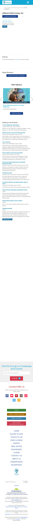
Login (16, 410)
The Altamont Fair (7, 173)
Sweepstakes (17, 462)
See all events (7, 219)
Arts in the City (6, 142)
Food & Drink (16, 440)
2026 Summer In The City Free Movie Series (13, 132)
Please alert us (8, 514)
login (17, 59)
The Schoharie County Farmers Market (12, 153)
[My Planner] (18, 400)
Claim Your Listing (10, 16)
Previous (1, 99)
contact (18, 518)
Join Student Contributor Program (16, 423)
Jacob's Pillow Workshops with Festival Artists (14, 190)
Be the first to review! (17, 75)
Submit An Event (16, 418)
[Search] (25, 482)
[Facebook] (7, 395)
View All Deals (16, 113)
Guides (16, 453)
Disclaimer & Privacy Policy (11, 506)
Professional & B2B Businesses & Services (15, 7)
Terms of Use (19, 506)
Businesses (16, 449)
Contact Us (16, 456)
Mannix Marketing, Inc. (16, 500)
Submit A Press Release (16, 414)
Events (16, 443)
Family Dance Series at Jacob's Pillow (12, 200)
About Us (16, 459)
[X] (14, 400)
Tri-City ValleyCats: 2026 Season (10, 125)
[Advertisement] (16, 294)
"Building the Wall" (7, 208)
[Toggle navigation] (27, 2)
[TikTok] (25, 395)
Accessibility (24, 517)
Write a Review (8, 21)
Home (5, 7)
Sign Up (15, 378)
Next (32, 99)
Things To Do (16, 437)
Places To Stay (16, 434)
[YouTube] (11, 395)
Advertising (16, 465)
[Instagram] (21, 395)
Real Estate (16, 446)
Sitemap (16, 485)
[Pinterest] (16, 395)
